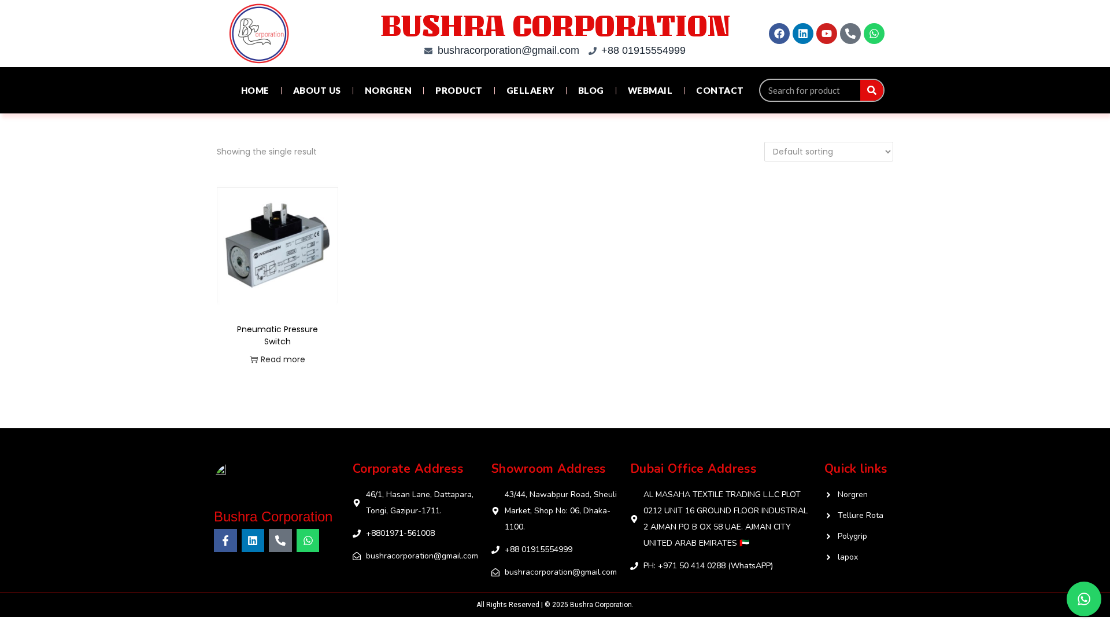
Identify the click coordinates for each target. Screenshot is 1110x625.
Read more (283, 359)
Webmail (650, 90)
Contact (720, 90)
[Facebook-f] (225, 540)
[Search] (871, 90)
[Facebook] (779, 33)
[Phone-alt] (850, 33)
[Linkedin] (803, 33)
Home (255, 90)
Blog (591, 90)
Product (459, 90)
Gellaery (530, 90)
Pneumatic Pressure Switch (277, 335)
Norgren (388, 90)
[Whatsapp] (874, 33)
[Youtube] (826, 33)
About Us (317, 90)
